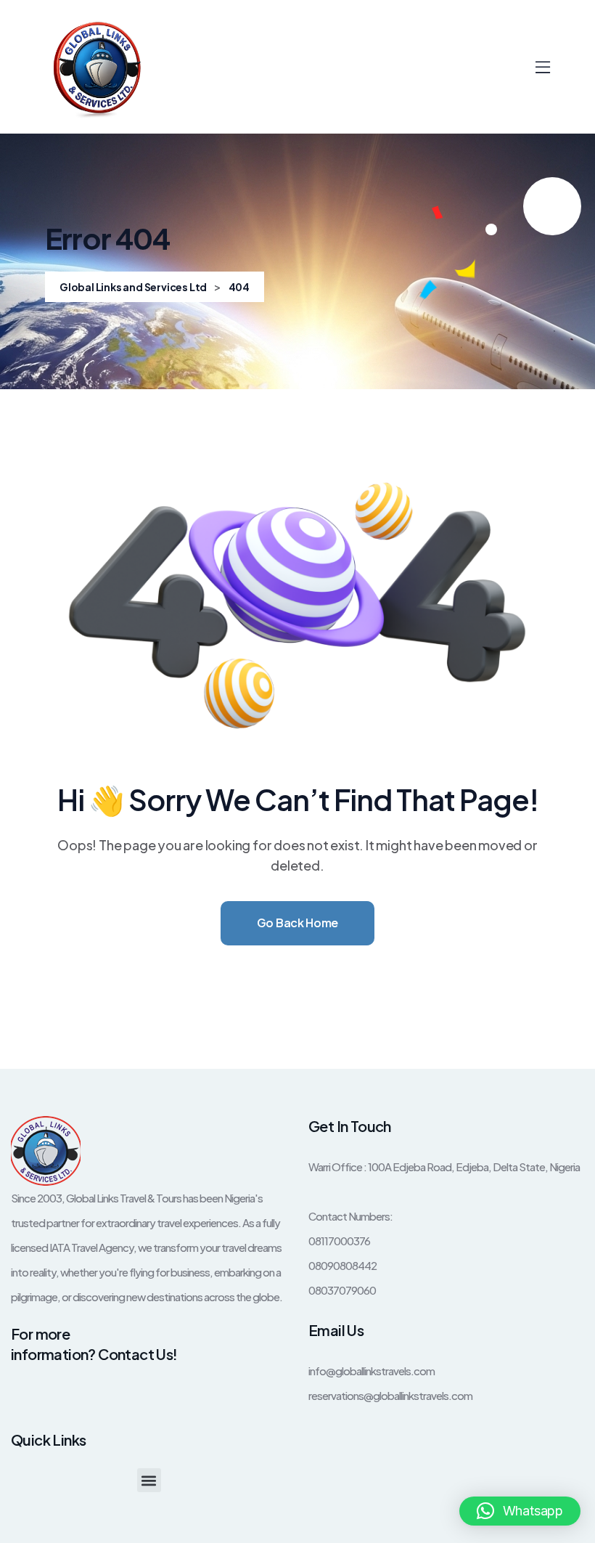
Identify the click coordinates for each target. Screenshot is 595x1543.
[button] (149, 1480)
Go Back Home (297, 922)
